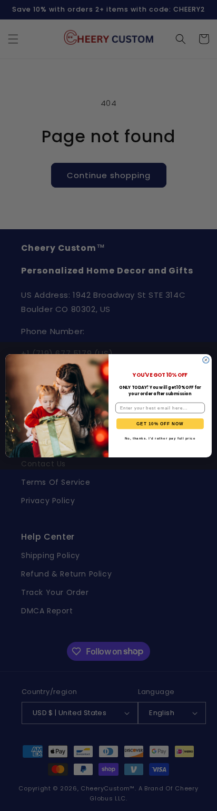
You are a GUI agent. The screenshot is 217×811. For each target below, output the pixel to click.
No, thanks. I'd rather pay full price (160, 438)
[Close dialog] (206, 360)
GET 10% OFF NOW (159, 423)
